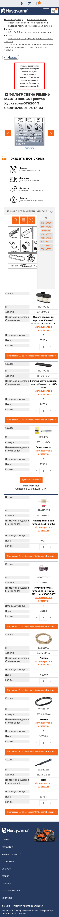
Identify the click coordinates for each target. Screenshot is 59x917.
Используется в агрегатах (43, 328)
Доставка (21, 3)
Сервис (5, 876)
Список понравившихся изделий (37, 3)
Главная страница (13, 19)
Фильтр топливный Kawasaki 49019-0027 (43, 522)
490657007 (46, 237)
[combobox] (29, 211)
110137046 (46, 226)
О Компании (8, 861)
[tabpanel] (29, 133)
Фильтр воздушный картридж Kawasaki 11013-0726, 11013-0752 (43, 320)
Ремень (44, 658)
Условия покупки (11, 891)
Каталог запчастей (37, 19)
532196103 (46, 245)
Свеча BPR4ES (43, 447)
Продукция (7, 847)
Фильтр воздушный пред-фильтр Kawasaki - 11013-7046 (44, 384)
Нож (43, 780)
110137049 (46, 223)
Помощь (6, 883)
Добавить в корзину (31, 479)
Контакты (29, 3)
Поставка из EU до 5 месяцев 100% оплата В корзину (31, 355)
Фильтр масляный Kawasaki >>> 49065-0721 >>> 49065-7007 (44, 591)
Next (51, 133)
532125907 (46, 241)
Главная (6, 839)
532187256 (46, 249)
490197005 (46, 234)
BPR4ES (46, 230)
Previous (8, 133)
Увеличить (29, 147)
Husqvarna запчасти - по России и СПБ (28, 22)
